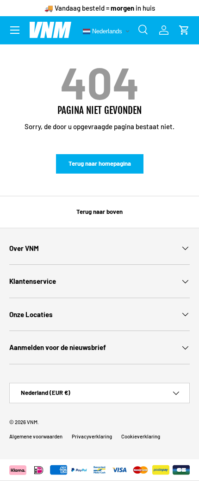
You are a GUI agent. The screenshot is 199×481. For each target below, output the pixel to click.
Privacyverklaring (92, 436)
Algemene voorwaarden (35, 436)
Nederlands (106, 30)
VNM (32, 422)
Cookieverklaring (140, 436)
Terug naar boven (99, 211)
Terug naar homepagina (99, 163)
